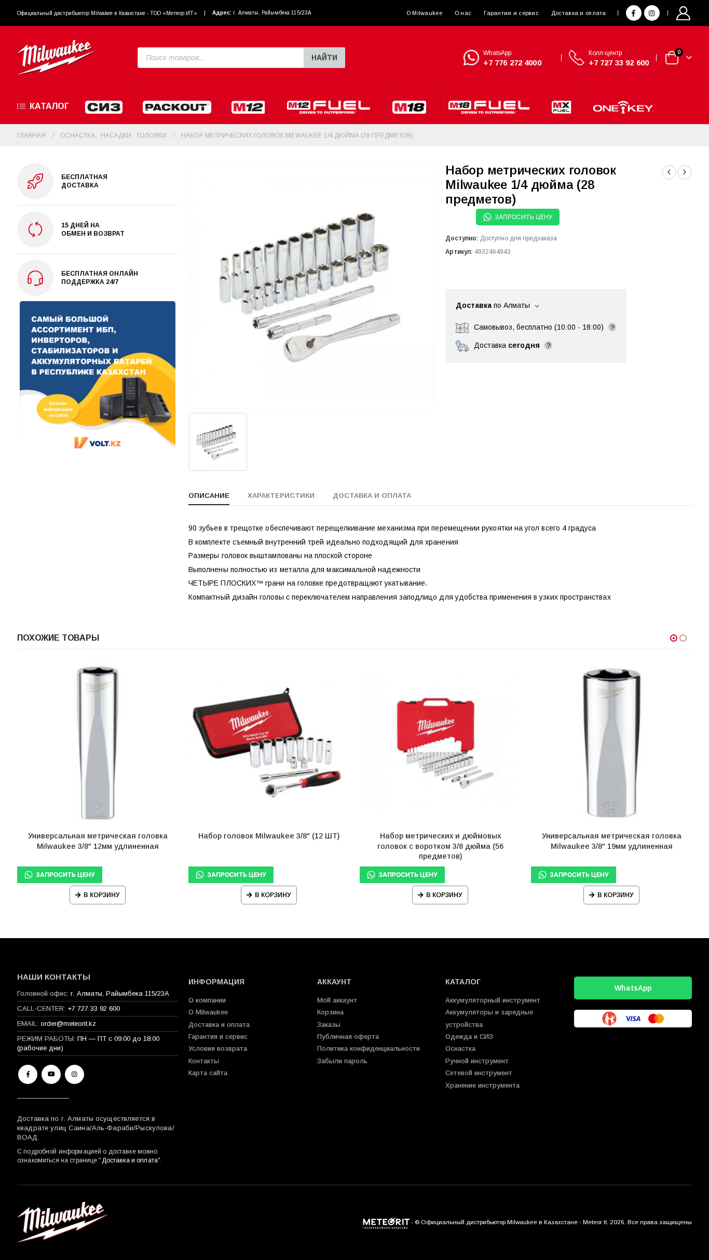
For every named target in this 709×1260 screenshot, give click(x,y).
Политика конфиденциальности (368, 1048)
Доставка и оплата (578, 13)
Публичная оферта (348, 1036)
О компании (207, 1000)
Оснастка (460, 1048)
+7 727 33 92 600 (619, 62)
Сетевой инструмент (478, 1073)
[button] (673, 638)
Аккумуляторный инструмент (492, 1000)
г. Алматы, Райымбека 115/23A (272, 13)
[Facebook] (634, 13)
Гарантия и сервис (511, 13)
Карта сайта (207, 1073)
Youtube (51, 1074)
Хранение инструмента (482, 1085)
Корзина (330, 1012)
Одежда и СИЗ (469, 1036)
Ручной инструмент (477, 1061)
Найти (324, 57)
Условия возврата (217, 1048)
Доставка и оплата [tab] (372, 495)
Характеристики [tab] (281, 495)
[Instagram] (652, 13)
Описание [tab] (208, 495)
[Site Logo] (56, 58)
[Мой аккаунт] (683, 13)
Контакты (203, 1061)
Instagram (74, 1074)
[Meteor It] (386, 1221)
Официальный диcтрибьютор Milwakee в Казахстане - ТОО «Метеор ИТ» (107, 13)
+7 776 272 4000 (512, 62)
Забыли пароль (342, 1061)
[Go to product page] (97, 742)
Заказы (328, 1024)
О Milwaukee (424, 13)
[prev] (669, 172)
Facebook (27, 1074)
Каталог (49, 106)
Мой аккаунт (337, 1000)
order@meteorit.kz (68, 1023)
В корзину (102, 895)
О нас (463, 13)
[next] (684, 172)
